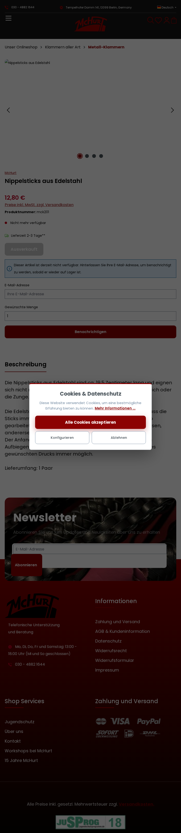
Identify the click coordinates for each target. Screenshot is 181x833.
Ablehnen (119, 437)
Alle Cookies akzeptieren (90, 422)
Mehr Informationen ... (115, 408)
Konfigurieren (62, 437)
